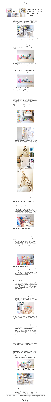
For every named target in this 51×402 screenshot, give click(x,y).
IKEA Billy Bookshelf (26, 87)
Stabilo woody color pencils (31, 92)
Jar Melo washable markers (17, 91)
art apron (32, 104)
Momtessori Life (17, 346)
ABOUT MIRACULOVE (25, 399)
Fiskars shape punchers (26, 93)
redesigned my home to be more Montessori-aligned (23, 20)
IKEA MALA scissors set (20, 94)
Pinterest (23, 357)
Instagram (17, 357)
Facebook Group (31, 357)
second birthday (24, 292)
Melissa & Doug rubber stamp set (18, 93)
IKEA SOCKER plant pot (26, 91)
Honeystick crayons (24, 92)
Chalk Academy (29, 273)
